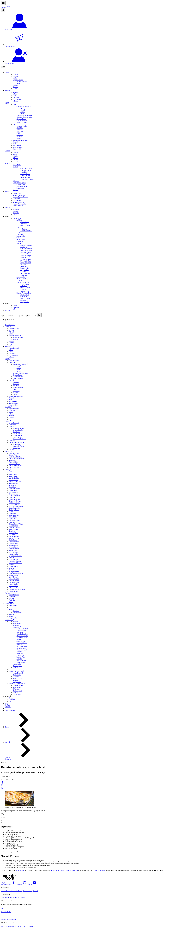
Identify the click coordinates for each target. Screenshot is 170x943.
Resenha (23, 271)
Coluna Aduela (13, 494)
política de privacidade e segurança (11, 926)
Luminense (20, 135)
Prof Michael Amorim (15, 563)
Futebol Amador (18, 378)
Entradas (11, 417)
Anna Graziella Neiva (15, 481)
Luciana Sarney (13, 547)
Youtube (102, 870)
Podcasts (7, 191)
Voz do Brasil (24, 275)
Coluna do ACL (14, 497)
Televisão (12, 332)
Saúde (10, 351)
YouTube (7, 310)
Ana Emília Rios (14, 478)
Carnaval (15, 87)
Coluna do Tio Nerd (15, 501)
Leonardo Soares (14, 541)
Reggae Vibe (24, 270)
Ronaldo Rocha (17, 435)
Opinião (11, 557)
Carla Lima (16, 432)
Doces (11, 412)
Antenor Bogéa (13, 483)
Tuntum (19, 138)
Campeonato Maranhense (16, 396)
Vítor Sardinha (13, 591)
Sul (10, 701)
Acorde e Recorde (26, 245)
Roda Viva (12, 570)
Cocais (11, 698)
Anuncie (23, 289)
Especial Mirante (25, 252)
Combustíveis (17, 444)
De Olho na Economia (16, 506)
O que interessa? (25, 263)
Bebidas (11, 416)
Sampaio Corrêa (22, 126)
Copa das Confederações (20, 373)
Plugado (23, 264)
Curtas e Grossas (14, 504)
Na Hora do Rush (25, 259)
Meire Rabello (13, 552)
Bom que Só (12, 485)
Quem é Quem (25, 225)
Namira (7, 72)
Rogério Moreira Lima (16, 573)
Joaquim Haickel (14, 536)
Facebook (96, 870)
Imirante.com (19, 870)
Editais (11, 602)
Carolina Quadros (14, 488)
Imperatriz (20, 131)
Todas (10, 471)
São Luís (7, 742)
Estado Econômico (14, 515)
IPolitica (7, 163)
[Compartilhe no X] (2, 785)
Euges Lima (12, 519)
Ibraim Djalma (13, 533)
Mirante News (5, 897)
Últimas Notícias (18, 337)
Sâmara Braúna (13, 584)
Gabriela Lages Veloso (16, 524)
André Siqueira (13, 480)
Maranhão (20, 129)
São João (11, 341)
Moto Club (20, 128)
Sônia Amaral (13, 587)
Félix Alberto (13, 522)
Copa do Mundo (18, 376)
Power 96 (23, 266)
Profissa (11, 564)
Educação (12, 353)
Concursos (12, 596)
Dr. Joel (11, 511)
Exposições (16, 448)
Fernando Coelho (14, 520)
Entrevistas (12, 440)
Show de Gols (13, 405)
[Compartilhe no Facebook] (2, 783)
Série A (22, 108)
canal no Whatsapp (72, 870)
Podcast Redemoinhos (15, 465)
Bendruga (23, 247)
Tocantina (12, 700)
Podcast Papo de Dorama (16, 458)
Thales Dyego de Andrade (17, 589)
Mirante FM (14, 897)
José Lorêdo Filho (14, 538)
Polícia (11, 350)
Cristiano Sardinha (14, 503)
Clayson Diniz (13, 492)
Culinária (7, 757)
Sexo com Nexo (14, 580)
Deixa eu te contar (26, 250)
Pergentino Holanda (15, 561)
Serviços (7, 207)
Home (7, 727)
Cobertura (23, 229)
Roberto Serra (13, 568)
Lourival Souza (13, 545)
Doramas (15, 339)
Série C (22, 112)
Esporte (7, 103)
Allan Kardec (13, 476)
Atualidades (12, 460)
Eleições (11, 449)
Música (11, 334)
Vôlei (10, 400)
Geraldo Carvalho (14, 527)
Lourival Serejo (13, 543)
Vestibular (12, 600)
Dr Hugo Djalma (14, 510)
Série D (22, 113)
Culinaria (7, 151)
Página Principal (10, 325)
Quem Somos (24, 222)
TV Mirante (21, 897)
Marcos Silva (13, 550)
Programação (24, 291)
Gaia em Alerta (13, 526)
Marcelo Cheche (14, 549)
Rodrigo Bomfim (18, 430)
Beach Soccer (13, 401)
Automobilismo (13, 403)
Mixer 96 (23, 257)
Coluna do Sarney (18, 428)
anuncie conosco (28, 926)
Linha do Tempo (25, 256)
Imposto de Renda (18, 446)
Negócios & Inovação (15, 556)
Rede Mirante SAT (26, 231)
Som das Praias (25, 273)
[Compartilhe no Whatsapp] (2, 789)
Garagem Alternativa (15, 457)
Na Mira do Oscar (14, 464)
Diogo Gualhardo (14, 508)
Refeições (12, 410)
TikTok (62, 870)
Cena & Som (13, 490)
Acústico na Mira (22, 630)
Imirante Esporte (6, 891)
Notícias (7, 90)
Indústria (11, 357)
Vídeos (30, 891)
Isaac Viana (12, 534)
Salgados (11, 414)
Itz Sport (19, 136)
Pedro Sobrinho (17, 437)
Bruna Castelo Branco (19, 439)
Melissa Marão (13, 554)
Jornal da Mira (24, 254)
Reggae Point (24, 268)
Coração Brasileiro (26, 248)
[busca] (3, 10)
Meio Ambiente (13, 355)
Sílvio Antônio (13, 586)
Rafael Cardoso (17, 433)
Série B (22, 110)
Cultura (11, 344)
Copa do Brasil (17, 375)
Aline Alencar (13, 474)
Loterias (11, 598)
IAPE (18, 133)
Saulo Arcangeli (14, 579)
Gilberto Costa (13, 529)
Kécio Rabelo (13, 540)
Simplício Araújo (14, 582)
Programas (23, 223)
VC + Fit (11, 419)
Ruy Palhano (13, 577)
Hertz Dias (12, 531)
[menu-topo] (3, 3)
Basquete (11, 398)
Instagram (56, 870)
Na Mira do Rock (25, 261)
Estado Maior (13, 424)
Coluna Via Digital (14, 496)
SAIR (3, 67)
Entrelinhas (12, 513)
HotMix (19, 639)
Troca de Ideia (13, 462)
